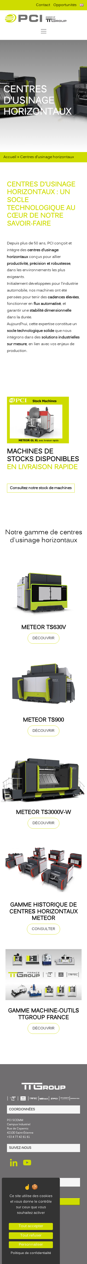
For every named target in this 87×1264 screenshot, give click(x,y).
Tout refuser (31, 1235)
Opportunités (65, 5)
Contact (43, 5)
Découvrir (43, 638)
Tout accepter (31, 1226)
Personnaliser (31, 1244)
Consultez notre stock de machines (41, 488)
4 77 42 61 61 (21, 1137)
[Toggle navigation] (43, 31)
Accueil (9, 157)
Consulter (43, 929)
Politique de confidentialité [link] (31, 1253)
